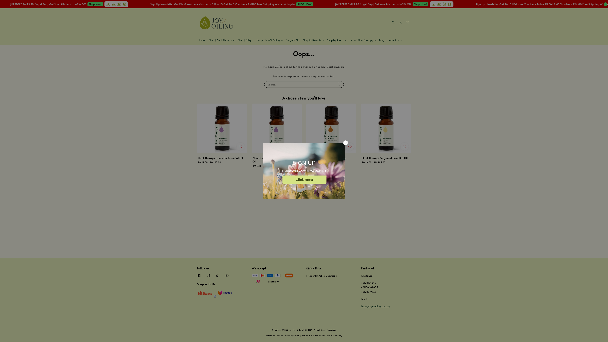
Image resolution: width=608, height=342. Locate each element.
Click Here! (304, 179)
